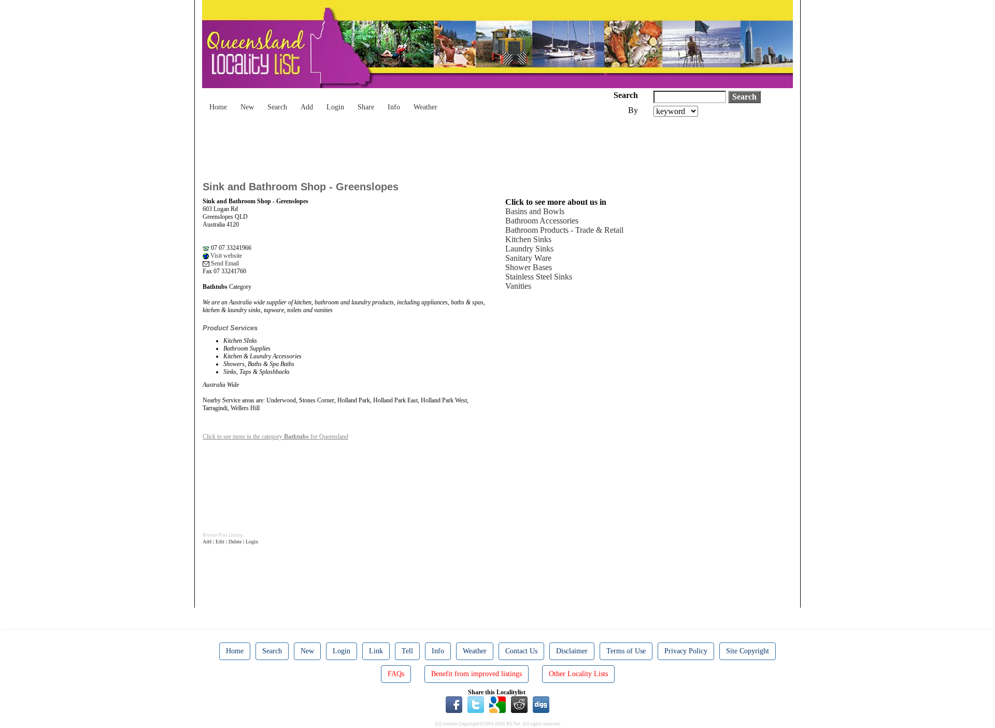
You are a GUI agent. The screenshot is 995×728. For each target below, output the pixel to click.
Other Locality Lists (578, 674)
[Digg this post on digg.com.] (541, 704)
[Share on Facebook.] (454, 704)
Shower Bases (528, 267)
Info (394, 107)
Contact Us (521, 651)
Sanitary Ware (528, 258)
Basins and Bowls (534, 211)
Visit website (225, 255)
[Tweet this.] (476, 704)
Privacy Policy (685, 651)
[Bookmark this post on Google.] (497, 704)
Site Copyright (747, 651)
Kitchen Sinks (528, 239)
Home (218, 107)
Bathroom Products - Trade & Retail (564, 230)
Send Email (224, 263)
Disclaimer (572, 651)
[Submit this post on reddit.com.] (519, 704)
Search (277, 107)
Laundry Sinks (529, 248)
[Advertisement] (391, 145)
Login (335, 107)
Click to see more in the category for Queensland (275, 436)
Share (366, 107)
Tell (407, 651)
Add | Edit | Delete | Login (230, 541)
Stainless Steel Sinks (538, 276)
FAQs (396, 674)
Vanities (518, 286)
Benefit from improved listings (476, 674)
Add (307, 107)
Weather (425, 107)
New (247, 107)
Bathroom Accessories (541, 220)
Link (376, 651)
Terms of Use (626, 651)
